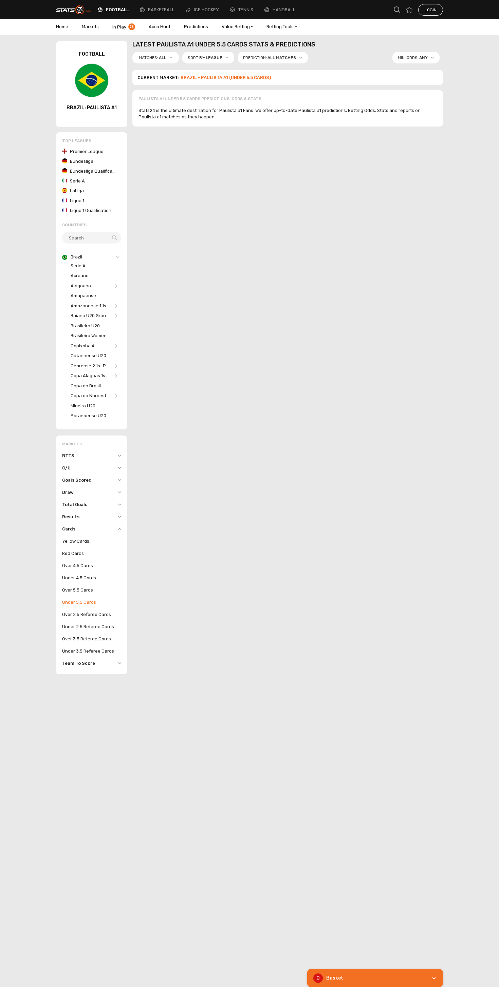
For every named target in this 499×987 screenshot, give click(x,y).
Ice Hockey (206, 9)
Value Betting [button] (236, 26)
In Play (123, 27)
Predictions (196, 26)
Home (62, 26)
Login (431, 9)
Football (117, 9)
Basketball (161, 9)
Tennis (245, 9)
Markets (90, 26)
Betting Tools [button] (280, 26)
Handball (284, 9)
